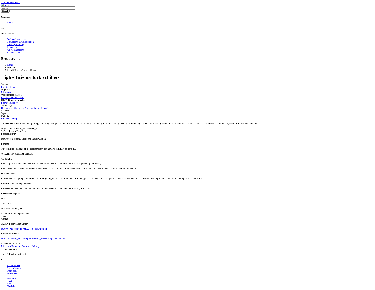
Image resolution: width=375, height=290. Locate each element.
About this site (13, 265)
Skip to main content (10, 2)
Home (10, 65)
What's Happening (15, 49)
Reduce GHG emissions (12, 97)
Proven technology (10, 118)
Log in (10, 22)
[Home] (5, 5)
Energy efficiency (9, 87)
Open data (12, 270)
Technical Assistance (16, 39)
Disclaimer (12, 273)
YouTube (11, 286)
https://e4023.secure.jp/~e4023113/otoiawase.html (24, 228)
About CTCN (13, 52)
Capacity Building (15, 44)
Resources (12, 47)
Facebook (11, 278)
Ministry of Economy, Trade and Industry (20, 246)
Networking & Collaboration (20, 42)
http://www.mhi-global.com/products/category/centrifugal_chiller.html (33, 238)
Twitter (10, 281)
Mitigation (6, 92)
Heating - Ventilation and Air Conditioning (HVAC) (25, 108)
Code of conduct (14, 268)
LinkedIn (11, 283)
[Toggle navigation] (2, 28)
